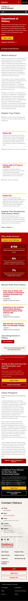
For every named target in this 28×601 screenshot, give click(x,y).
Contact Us (4, 558)
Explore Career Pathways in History (14, 461)
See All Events (8, 341)
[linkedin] (8, 539)
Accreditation (18, 587)
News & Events (5, 555)
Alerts (2, 591)
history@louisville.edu (9, 515)
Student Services (19, 555)
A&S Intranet (5, 552)
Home (3, 11)
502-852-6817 (7, 510)
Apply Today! (14, 380)
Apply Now (14, 488)
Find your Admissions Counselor (14, 493)
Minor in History (6, 227)
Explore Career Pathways (11, 240)
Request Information (8, 42)
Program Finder (19, 552)
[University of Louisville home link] (4, 2)
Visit (14, 569)
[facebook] (2, 539)
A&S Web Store (19, 558)
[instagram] (5, 539)
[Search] (19, 2)
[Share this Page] (25, 12)
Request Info (14, 577)
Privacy (3, 594)
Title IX (16, 594)
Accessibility (4, 587)
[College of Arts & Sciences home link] (7, 545)
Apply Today (7, 38)
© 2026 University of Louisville (9, 584)
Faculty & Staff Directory (11, 48)
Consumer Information (20, 591)
